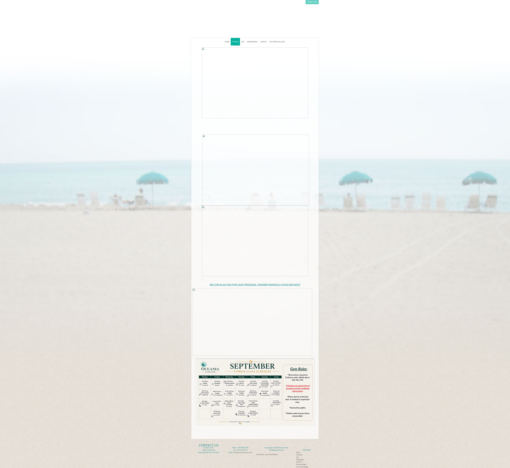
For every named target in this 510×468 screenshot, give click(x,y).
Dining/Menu (252, 42)
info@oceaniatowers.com (243, 452)
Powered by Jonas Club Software (267, 454)
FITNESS (235, 42)
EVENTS (263, 42)
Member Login (312, 2)
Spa (242, 42)
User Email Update (302, 467)
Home (227, 42)
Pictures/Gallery (277, 42)
